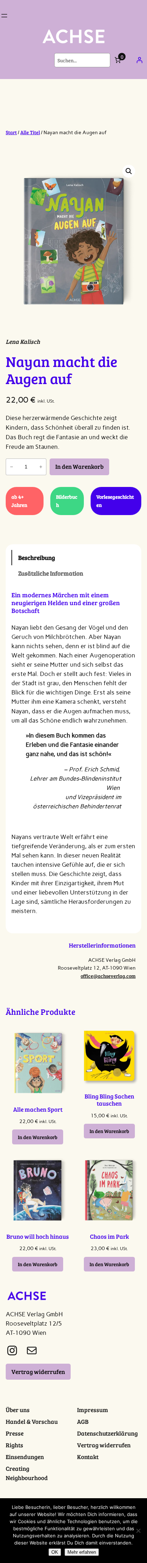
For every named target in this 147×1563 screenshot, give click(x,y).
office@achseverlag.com (108, 975)
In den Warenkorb (79, 466)
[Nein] (138, 1530)
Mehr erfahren (81, 1552)
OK (54, 1552)
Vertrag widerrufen (38, 1372)
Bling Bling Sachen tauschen (109, 1100)
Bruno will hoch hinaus (37, 1236)
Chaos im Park (109, 1236)
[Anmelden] (139, 60)
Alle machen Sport (37, 1109)
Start (11, 132)
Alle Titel (30, 132)
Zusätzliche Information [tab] (50, 573)
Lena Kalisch (23, 341)
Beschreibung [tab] (36, 558)
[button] (128, 171)
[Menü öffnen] (4, 15)
